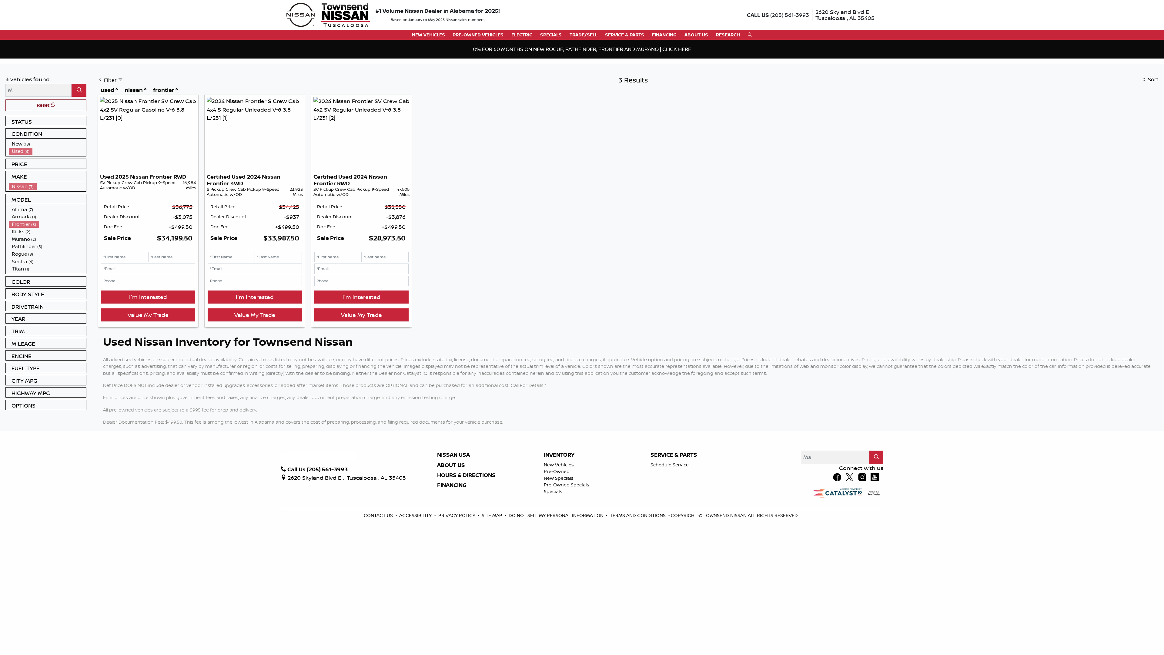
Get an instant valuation (372, 94)
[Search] (79, 142)
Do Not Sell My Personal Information (557, 567)
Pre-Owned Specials (566, 537)
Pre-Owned (557, 523)
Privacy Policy (457, 567)
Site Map (492, 567)
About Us (451, 517)
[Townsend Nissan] (328, 14)
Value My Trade (148, 367)
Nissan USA (453, 507)
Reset (44, 157)
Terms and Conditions (638, 567)
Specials (553, 543)
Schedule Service (670, 517)
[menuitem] (47, 196)
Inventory (559, 507)
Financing (452, 537)
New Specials (559, 530)
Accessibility (416, 567)
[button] (428, 35)
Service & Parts (674, 507)
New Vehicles (559, 517)
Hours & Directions (466, 527)
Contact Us (379, 567)
